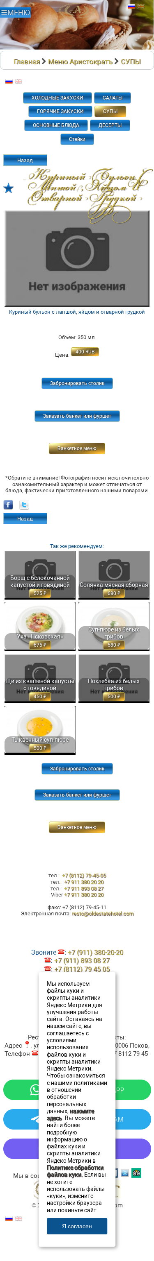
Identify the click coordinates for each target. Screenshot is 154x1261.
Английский (141, 6)
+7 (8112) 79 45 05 (82, 969)
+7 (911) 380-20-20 (95, 952)
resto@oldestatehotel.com (102, 913)
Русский (131, 6)
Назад (25, 160)
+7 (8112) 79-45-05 (84, 875)
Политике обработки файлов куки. (75, 1171)
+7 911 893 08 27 (83, 888)
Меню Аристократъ (80, 61)
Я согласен (77, 1226)
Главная (27, 61)
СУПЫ (131, 61)
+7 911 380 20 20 (83, 882)
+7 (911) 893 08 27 (82, 960)
